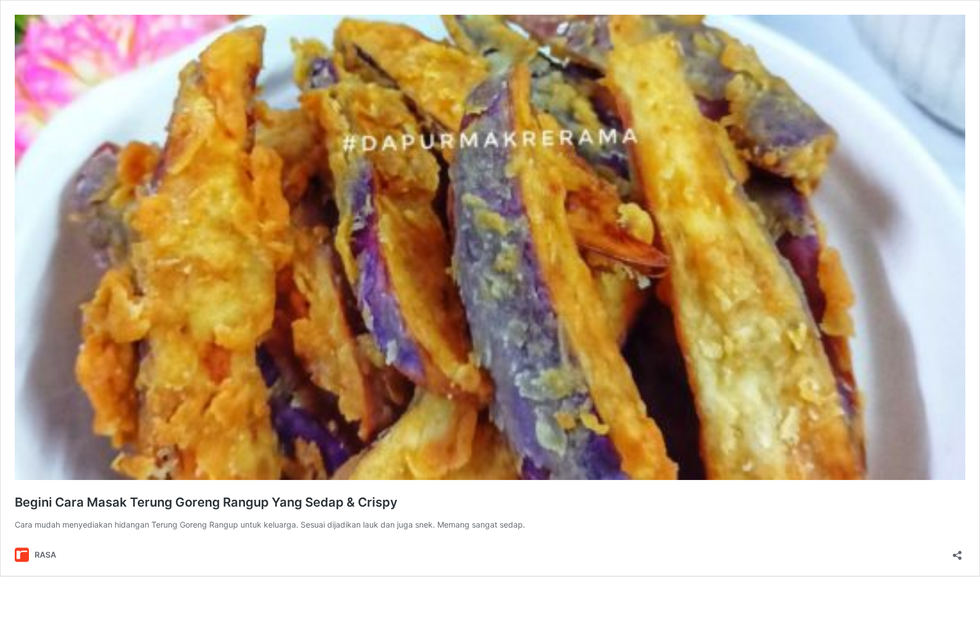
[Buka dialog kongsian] (957, 551)
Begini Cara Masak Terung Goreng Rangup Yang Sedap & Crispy (206, 502)
